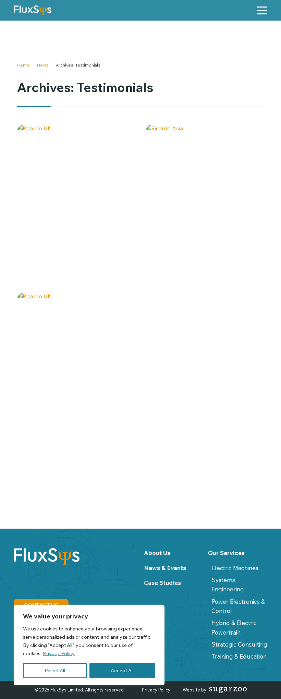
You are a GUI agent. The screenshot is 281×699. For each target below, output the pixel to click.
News (42, 65)
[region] (89, 645)
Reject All (55, 670)
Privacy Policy (59, 653)
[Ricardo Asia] (205, 203)
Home (23, 65)
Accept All (122, 670)
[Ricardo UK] (76, 203)
